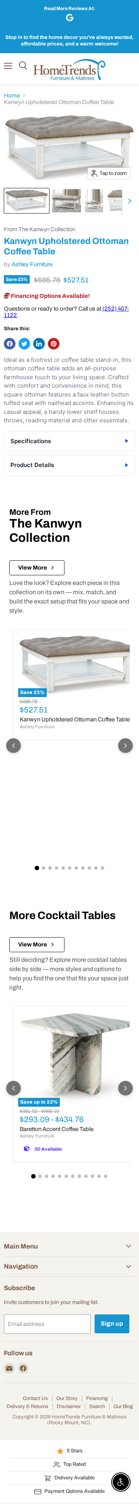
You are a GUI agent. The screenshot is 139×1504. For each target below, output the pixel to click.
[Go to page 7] (76, 868)
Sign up (112, 1323)
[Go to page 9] (89, 868)
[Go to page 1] (36, 868)
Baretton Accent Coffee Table (56, 1129)
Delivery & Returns (27, 1406)
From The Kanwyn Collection (39, 229)
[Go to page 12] (105, 1176)
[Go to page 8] (83, 868)
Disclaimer (69, 1406)
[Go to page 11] (102, 868)
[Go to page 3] (50, 868)
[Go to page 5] (63, 868)
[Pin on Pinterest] (53, 344)
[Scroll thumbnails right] (128, 201)
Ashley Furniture (32, 264)
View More (32, 568)
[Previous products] (13, 745)
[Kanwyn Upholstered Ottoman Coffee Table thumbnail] (26, 200)
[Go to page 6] (69, 868)
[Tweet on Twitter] (24, 344)
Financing (97, 1398)
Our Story (67, 1398)
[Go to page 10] (96, 868)
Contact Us (35, 1398)
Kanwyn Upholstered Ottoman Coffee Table (75, 719)
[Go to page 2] (43, 868)
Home (12, 95)
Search (97, 1406)
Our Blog (123, 1406)
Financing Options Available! (50, 296)
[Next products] (125, 745)
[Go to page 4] (56, 868)
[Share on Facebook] (9, 344)
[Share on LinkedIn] (39, 344)
